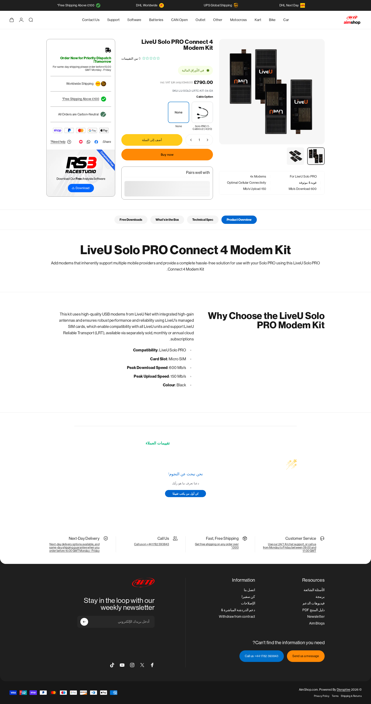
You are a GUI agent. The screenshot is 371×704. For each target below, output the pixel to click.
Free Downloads (131, 220)
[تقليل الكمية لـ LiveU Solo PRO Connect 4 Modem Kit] (208, 140)
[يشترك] (84, 622)
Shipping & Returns (351, 696)
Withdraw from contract (237, 616)
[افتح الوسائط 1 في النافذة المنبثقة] (272, 91)
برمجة (320, 597)
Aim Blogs (317, 623)
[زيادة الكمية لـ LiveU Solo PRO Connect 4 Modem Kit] (190, 140)
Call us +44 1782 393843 (261, 656)
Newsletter (316, 616)
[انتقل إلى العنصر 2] (295, 156)
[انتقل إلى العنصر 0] (316, 156)
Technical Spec (202, 220)
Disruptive (344, 689)
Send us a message (305, 656)
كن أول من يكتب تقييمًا (186, 493)
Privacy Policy (321, 696)
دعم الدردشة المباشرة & (238, 610)
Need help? (58, 142)
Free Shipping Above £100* (75, 5)
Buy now (167, 155)
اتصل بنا (249, 590)
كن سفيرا (248, 597)
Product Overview (239, 220)
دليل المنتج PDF (313, 610)
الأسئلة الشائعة (314, 590)
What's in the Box (167, 220)
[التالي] (229, 101)
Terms (335, 696)
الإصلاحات (248, 603)
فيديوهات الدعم (314, 603)
